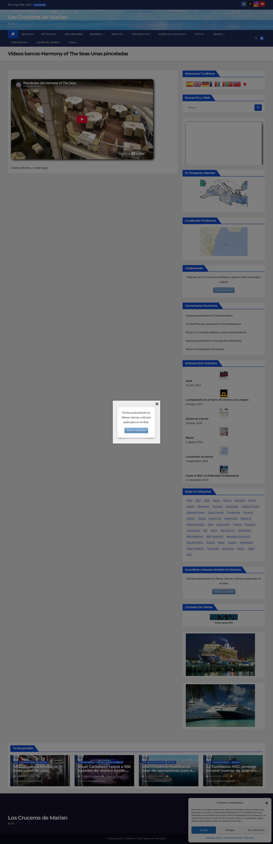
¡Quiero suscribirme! (136, 430)
